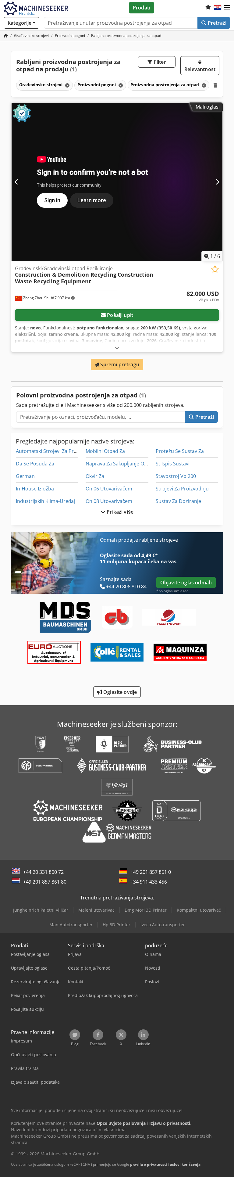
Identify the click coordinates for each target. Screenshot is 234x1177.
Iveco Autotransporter (162, 925)
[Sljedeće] (217, 182)
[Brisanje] (67, 85)
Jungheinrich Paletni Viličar (40, 910)
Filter (159, 62)
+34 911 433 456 (148, 881)
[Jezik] (217, 7)
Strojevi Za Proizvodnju (182, 488)
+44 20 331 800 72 (43, 872)
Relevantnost (199, 69)
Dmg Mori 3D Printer (146, 910)
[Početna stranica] (6, 35)
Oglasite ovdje (119, 692)
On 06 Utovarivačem (109, 488)
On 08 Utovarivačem (109, 501)
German (25, 476)
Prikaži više (119, 511)
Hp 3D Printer (116, 925)
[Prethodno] (16, 182)
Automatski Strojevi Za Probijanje (54, 451)
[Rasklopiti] (117, 347)
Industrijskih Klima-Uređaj (45, 501)
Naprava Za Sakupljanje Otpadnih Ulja (129, 463)
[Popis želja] (208, 7)
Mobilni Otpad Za (105, 451)
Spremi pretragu (119, 364)
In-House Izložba (35, 488)
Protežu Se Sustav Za (180, 451)
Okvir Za (95, 476)
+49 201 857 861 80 (44, 881)
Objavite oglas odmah (186, 582)
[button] (227, 7)
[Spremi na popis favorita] (215, 269)
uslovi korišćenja (185, 1164)
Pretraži (216, 23)
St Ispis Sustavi (173, 463)
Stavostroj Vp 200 (176, 476)
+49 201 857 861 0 (150, 872)
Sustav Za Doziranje (178, 501)
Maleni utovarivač (96, 910)
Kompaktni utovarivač (199, 910)
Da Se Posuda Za (35, 463)
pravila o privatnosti (148, 1164)
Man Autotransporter (71, 925)
